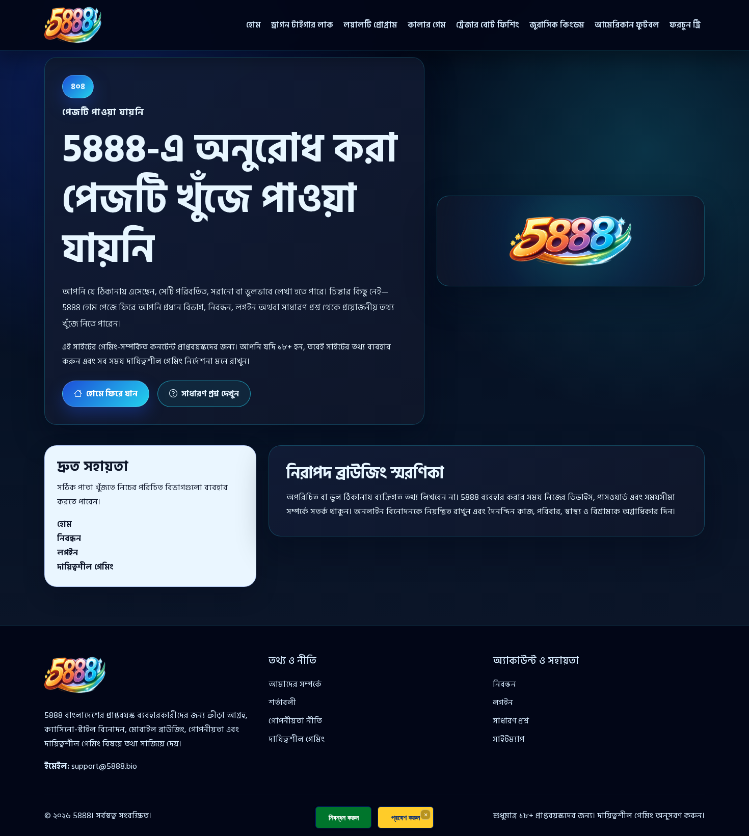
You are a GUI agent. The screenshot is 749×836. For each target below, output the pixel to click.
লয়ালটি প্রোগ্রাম (370, 25)
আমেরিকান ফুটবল (627, 25)
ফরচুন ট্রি (685, 25)
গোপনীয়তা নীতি (295, 720)
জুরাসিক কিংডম (556, 25)
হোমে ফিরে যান (112, 393)
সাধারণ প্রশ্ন (511, 720)
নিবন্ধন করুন (344, 817)
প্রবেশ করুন (405, 817)
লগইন (67, 552)
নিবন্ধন (69, 538)
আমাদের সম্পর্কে (295, 684)
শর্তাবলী (282, 702)
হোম (253, 25)
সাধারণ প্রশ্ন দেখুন (210, 393)
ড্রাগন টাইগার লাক (302, 25)
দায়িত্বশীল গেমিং (85, 567)
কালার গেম (427, 25)
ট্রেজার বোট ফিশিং (487, 25)
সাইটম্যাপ (508, 739)
